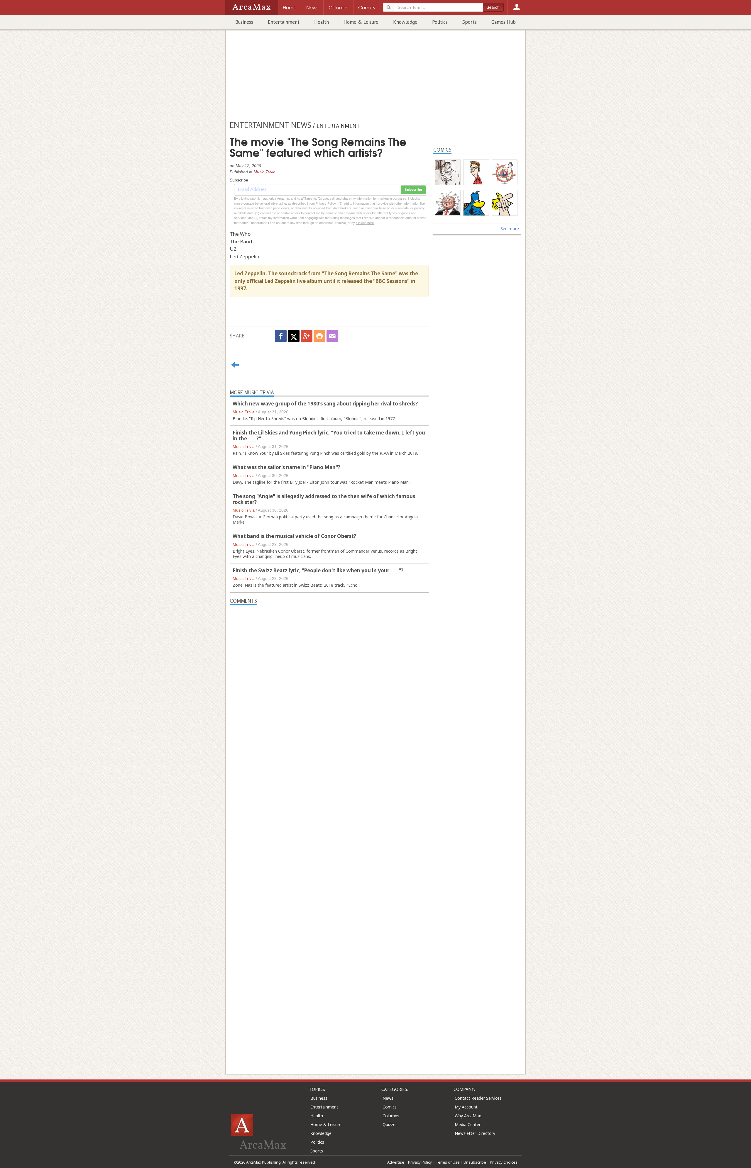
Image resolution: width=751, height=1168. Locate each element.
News (388, 1098)
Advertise (395, 1162)
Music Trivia (264, 171)
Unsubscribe (475, 1162)
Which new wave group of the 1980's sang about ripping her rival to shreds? (325, 403)
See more (509, 228)
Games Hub (503, 22)
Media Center (468, 1124)
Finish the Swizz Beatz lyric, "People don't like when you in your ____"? (318, 570)
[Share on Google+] (306, 336)
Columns (391, 1115)
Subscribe (413, 190)
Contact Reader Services (478, 1098)
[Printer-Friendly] (319, 336)
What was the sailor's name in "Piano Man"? (286, 467)
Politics (440, 22)
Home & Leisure (361, 22)
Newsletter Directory (475, 1133)
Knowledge (405, 22)
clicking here (365, 223)
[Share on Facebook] (281, 336)
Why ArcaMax (468, 1115)
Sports (469, 22)
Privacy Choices (503, 1162)
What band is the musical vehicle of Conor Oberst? (294, 536)
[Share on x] (294, 336)
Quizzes (390, 1124)
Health (321, 22)
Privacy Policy (420, 1162)
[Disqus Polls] (329, 678)
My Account (466, 1107)
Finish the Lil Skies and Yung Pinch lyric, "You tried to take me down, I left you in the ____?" (329, 435)
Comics (390, 1107)
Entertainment (284, 22)
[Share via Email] (332, 336)
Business (244, 22)
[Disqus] (329, 829)
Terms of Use (448, 1162)
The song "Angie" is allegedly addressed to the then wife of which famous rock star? (324, 499)
